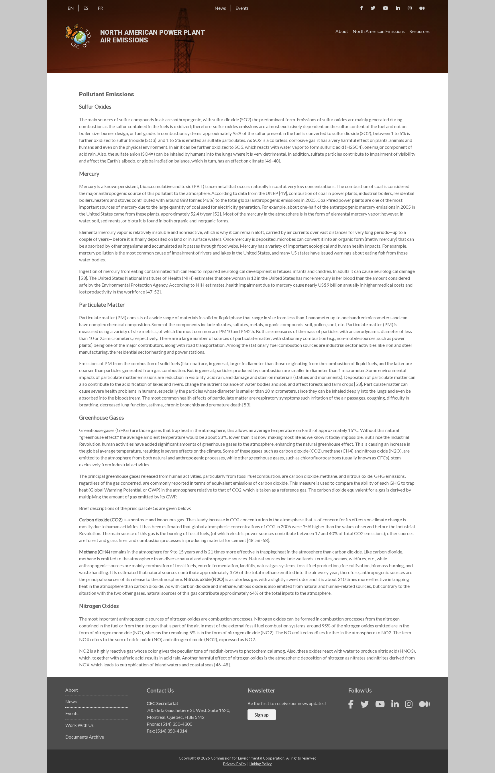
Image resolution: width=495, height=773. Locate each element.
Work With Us (79, 725)
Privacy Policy (234, 764)
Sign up (262, 714)
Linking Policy (261, 764)
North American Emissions (379, 31)
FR (100, 8)
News (220, 8)
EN (71, 8)
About (341, 31)
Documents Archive (84, 736)
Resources (419, 31)
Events (242, 8)
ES (85, 8)
